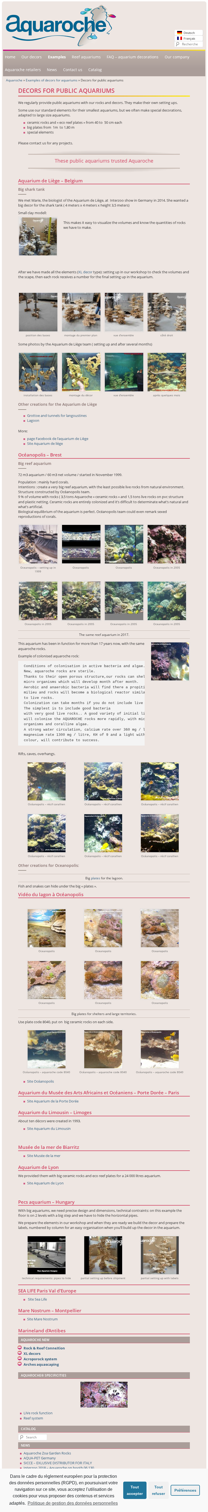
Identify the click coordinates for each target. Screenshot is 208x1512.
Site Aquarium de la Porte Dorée (53, 1101)
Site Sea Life (37, 1299)
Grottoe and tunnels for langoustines (57, 415)
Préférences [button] (185, 1490)
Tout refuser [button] (158, 1490)
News (52, 69)
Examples (57, 56)
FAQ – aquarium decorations (132, 56)
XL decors (32, 1353)
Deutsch (188, 32)
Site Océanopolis (40, 1081)
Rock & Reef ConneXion (44, 1348)
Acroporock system (40, 1358)
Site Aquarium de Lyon (45, 1183)
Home (10, 56)
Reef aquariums (86, 56)
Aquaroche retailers (23, 69)
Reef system (33, 1418)
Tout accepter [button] (135, 1490)
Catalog (95, 69)
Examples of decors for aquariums (51, 80)
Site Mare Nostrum (42, 1319)
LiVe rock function (38, 1412)
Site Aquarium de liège (45, 443)
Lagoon (33, 420)
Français (188, 38)
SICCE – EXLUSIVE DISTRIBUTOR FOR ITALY (58, 1462)
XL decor (85, 272)
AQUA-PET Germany (40, 1458)
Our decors (31, 56)
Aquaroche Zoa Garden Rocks (47, 1453)
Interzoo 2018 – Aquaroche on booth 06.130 (59, 1467)
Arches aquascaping (41, 1364)
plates (95, 878)
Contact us (72, 69)
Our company (177, 56)
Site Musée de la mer (43, 1155)
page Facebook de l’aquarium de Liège (57, 438)
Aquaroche (14, 80)
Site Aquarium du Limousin (49, 1128)
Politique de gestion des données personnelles (73, 1503)
